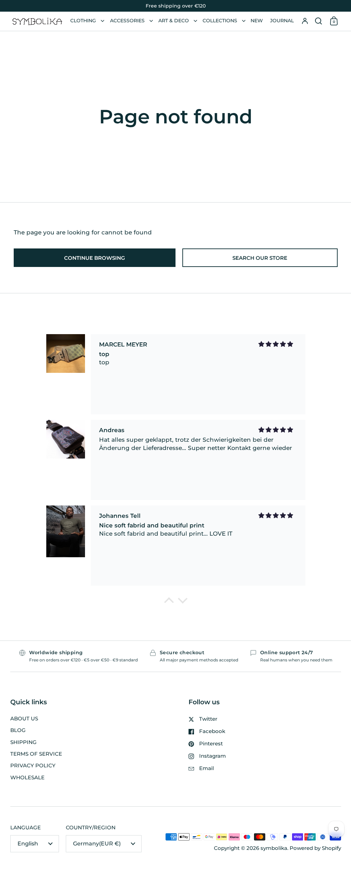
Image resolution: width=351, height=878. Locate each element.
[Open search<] (318, 21)
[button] (318, 21)
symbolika (274, 848)
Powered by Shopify (315, 848)
